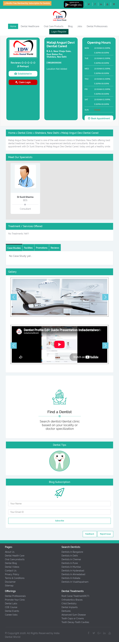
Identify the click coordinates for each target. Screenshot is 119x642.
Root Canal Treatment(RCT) (75, 596)
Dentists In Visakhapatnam (75, 582)
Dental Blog (11, 563)
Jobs (79, 26)
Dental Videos (12, 567)
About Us (9, 552)
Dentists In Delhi (70, 555)
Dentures (66, 611)
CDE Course (11, 607)
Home (13, 26)
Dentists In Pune (70, 563)
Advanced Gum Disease (74, 614)
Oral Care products (14, 559)
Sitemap (9, 585)
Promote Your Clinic (15, 600)
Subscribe (59, 521)
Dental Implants (70, 607)
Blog (70, 26)
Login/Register (58, 31)
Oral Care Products (53, 26)
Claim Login (24, 82)
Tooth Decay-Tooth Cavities (75, 622)
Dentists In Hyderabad (73, 570)
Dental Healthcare (30, 26)
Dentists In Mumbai (71, 567)
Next (105, 297)
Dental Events (12, 611)
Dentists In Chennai (71, 559)
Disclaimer (10, 582)
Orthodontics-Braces (72, 600)
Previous (14, 297)
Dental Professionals (97, 26)
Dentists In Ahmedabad (73, 574)
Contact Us (10, 570)
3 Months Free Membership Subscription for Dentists (27, 3)
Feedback (89, 534)
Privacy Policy (12, 574)
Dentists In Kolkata (71, 578)
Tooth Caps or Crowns (73, 618)
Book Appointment (100, 118)
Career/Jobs (11, 614)
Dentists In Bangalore (72, 552)
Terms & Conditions (14, 578)
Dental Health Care (14, 555)
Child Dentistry (69, 603)
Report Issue (105, 534)
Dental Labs (11, 603)
